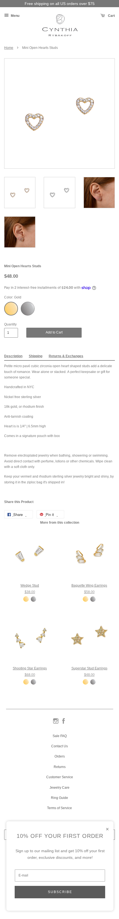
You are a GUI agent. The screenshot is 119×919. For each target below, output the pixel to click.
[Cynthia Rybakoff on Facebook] (63, 723)
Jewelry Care (59, 788)
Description (13, 356)
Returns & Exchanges (66, 356)
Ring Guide (59, 798)
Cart (111, 16)
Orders (60, 756)
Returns (60, 767)
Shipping (35, 356)
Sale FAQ (60, 736)
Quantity (10, 324)
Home (8, 48)
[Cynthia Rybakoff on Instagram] (55, 723)
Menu (14, 16)
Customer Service (59, 777)
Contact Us (59, 746)
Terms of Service (59, 808)
